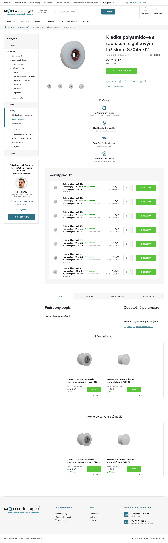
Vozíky (12, 51)
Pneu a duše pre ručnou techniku (24, 134)
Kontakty (7, 3)
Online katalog (35, 3)
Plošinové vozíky (18, 68)
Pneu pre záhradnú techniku (22, 138)
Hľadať (108, 11)
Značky (12, 153)
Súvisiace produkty (117, 296)
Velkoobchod (60, 520)
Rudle (12, 105)
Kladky (12, 111)
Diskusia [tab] (89, 296)
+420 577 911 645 (23, 201)
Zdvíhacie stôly (17, 56)
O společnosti (94, 513)
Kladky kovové (17, 123)
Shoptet (143, 538)
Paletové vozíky (17, 98)
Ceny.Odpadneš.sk (107, 3)
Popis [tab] (60, 296)
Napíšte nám (48, 3)
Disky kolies (16, 147)
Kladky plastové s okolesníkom (23, 115)
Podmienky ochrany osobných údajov (85, 3)
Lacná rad (17, 85)
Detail (94, 389)
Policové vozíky (17, 64)
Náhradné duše (17, 143)
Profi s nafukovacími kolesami (24, 76)
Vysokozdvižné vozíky (20, 60)
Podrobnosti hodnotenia (136, 55)
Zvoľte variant (123, 71)
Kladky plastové (18, 119)
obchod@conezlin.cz (23, 209)
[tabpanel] (84, 370)
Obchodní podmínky (62, 3)
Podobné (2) (147, 296)
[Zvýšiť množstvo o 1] (130, 186)
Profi (16, 72)
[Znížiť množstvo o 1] (130, 189)
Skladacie (17, 89)
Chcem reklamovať (20, 3)
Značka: (114, 87)
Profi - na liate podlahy (22, 80)
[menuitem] (11, 21)
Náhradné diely (15, 130)
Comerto (161, 538)
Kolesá (12, 46)
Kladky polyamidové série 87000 (140, 326)
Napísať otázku (21, 216)
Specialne (17, 93)
